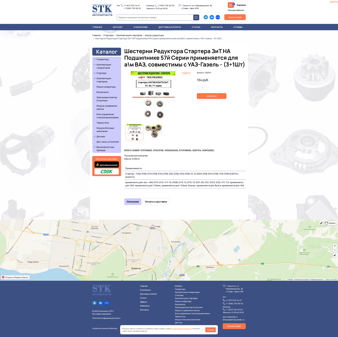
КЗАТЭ (186, 73)
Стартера (108, 35)
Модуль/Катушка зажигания (105, 130)
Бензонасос (103, 92)
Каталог (118, 27)
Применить (197, 17)
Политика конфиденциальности (106, 318)
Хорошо (210, 330)
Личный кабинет (236, 10)
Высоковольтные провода (105, 149)
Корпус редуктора (154, 35)
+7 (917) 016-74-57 (132, 5)
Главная (97, 27)
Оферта (143, 302)
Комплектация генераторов (104, 66)
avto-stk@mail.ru (230, 317)
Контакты (216, 27)
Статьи (196, 27)
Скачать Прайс (235, 17)
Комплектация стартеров (129, 35)
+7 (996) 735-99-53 (132, 8)
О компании (140, 27)
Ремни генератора (106, 86)
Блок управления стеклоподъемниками (108, 116)
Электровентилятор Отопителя (107, 99)
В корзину (212, 96)
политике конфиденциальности (181, 329)
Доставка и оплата (169, 27)
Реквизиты (145, 306)
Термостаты (103, 122)
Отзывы (237, 27)
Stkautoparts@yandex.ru (233, 319)
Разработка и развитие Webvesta (104, 328)
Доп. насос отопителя (108, 141)
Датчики (101, 136)
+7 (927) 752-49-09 (166, 5)
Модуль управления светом (107, 107)
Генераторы (103, 59)
